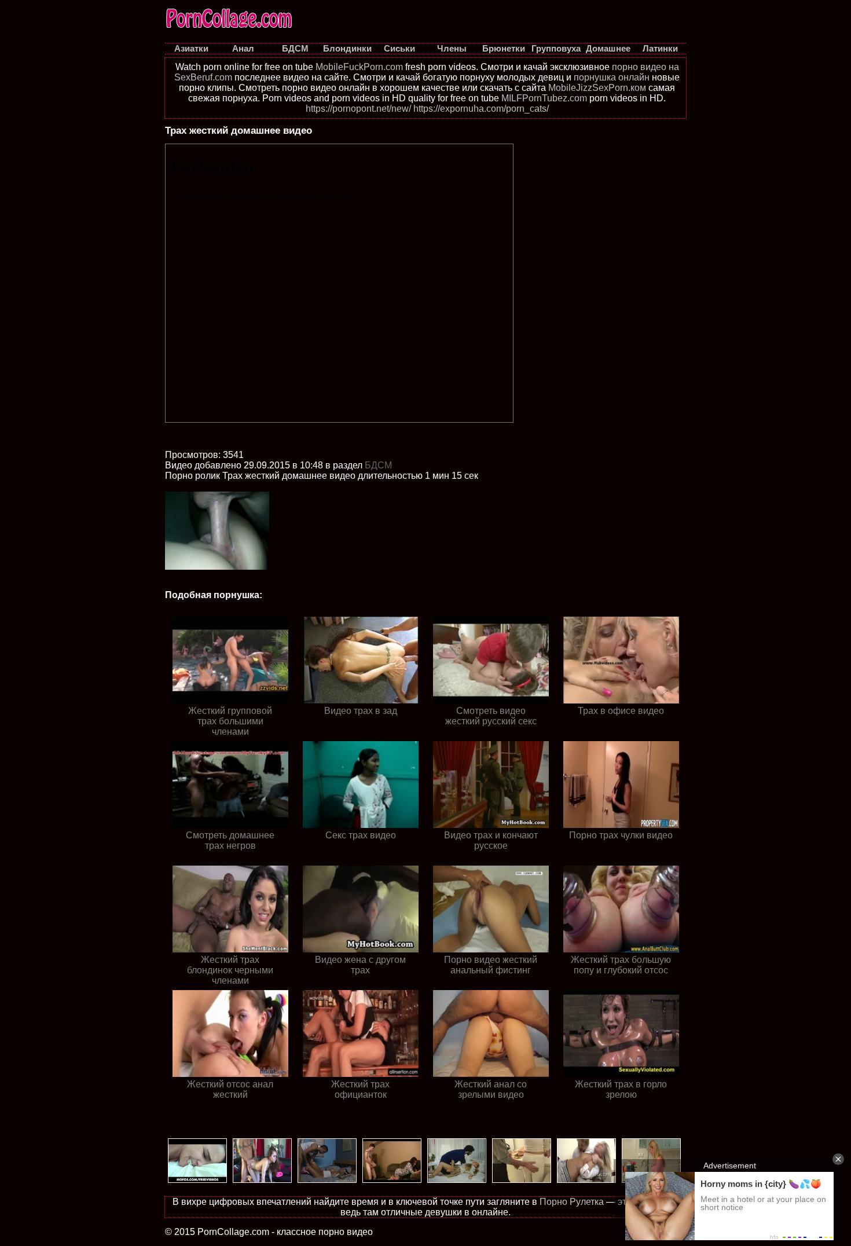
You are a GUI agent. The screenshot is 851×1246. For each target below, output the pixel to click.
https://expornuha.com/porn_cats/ (481, 108)
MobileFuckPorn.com (359, 67)
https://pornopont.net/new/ (358, 108)
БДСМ (378, 465)
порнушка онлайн (612, 77)
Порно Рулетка (572, 1202)
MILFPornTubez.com (544, 98)
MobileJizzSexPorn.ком (597, 88)
